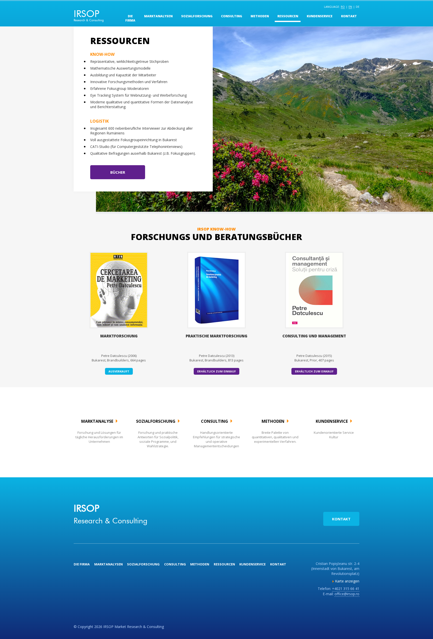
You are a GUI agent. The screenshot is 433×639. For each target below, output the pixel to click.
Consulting (231, 16)
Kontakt (349, 16)
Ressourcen (287, 16)
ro (343, 7)
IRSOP (89, 15)
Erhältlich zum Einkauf (216, 371)
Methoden (260, 16)
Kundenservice (320, 16)
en (350, 7)
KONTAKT (341, 518)
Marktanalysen (158, 16)
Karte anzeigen (347, 581)
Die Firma (130, 18)
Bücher (117, 172)
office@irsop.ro (347, 593)
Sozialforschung (196, 16)
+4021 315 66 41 (345, 588)
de (357, 7)
